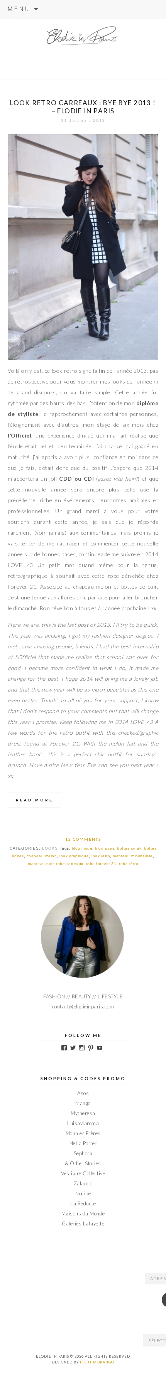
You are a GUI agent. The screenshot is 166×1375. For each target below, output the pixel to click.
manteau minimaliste (133, 856)
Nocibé (83, 1193)
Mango (83, 1103)
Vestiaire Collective (83, 1173)
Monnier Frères (83, 1133)
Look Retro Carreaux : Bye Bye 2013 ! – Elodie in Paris (83, 107)
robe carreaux (69, 864)
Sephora (83, 1153)
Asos (83, 1093)
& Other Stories (83, 1163)
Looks (50, 848)
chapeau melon (42, 856)
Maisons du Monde (83, 1213)
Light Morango (97, 1362)
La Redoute (83, 1203)
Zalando (83, 1183)
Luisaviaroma (83, 1123)
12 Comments (83, 839)
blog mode (82, 848)
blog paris (104, 848)
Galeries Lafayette (83, 1223)
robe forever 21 (101, 864)
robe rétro (128, 864)
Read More (34, 800)
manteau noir (40, 864)
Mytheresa (83, 1113)
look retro (100, 856)
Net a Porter (83, 1143)
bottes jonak (129, 848)
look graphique (74, 856)
